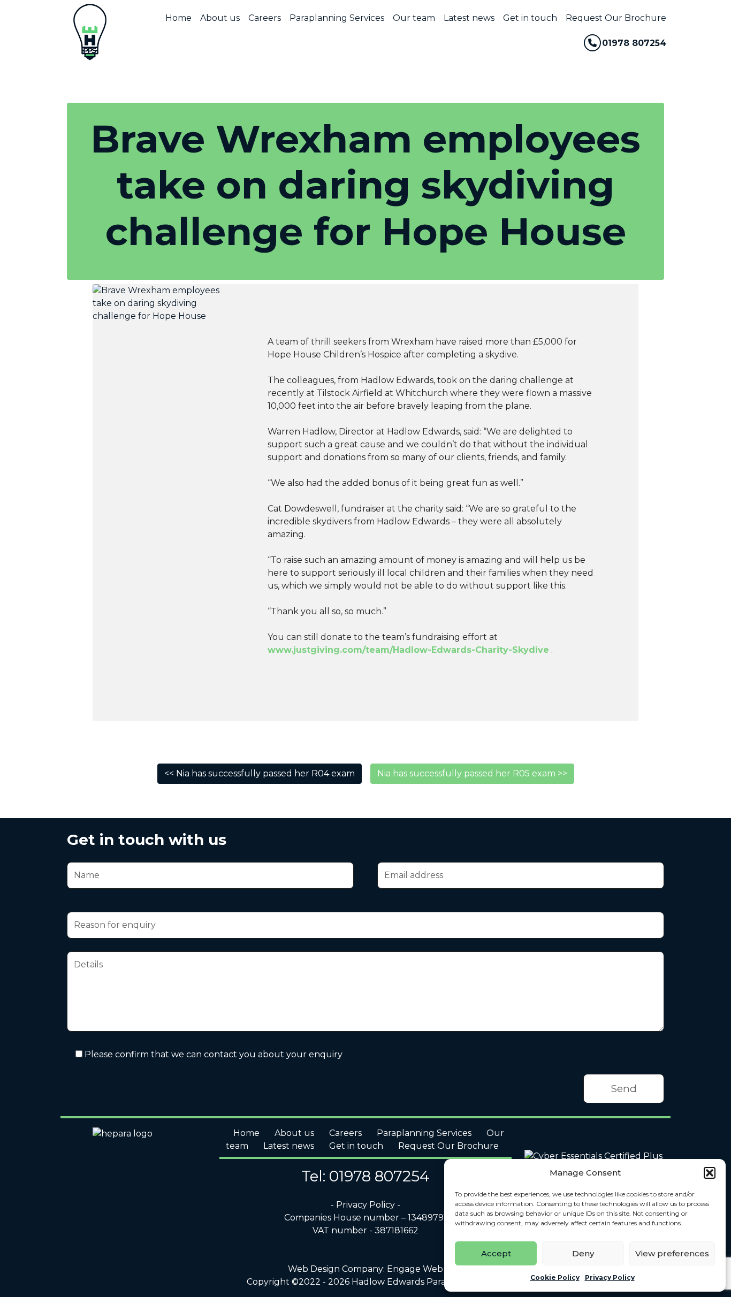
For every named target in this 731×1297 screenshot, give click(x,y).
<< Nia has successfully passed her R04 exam (259, 773)
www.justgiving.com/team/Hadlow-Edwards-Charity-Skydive (408, 650)
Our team (414, 18)
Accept (496, 1253)
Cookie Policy (555, 1277)
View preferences (672, 1253)
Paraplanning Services (337, 18)
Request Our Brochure (616, 18)
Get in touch (530, 18)
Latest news (469, 18)
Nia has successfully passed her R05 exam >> (472, 773)
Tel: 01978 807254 (365, 1176)
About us (220, 18)
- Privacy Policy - (365, 1205)
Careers (264, 18)
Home (178, 18)
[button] (709, 1173)
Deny (583, 1253)
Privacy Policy (610, 1277)
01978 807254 (634, 43)
